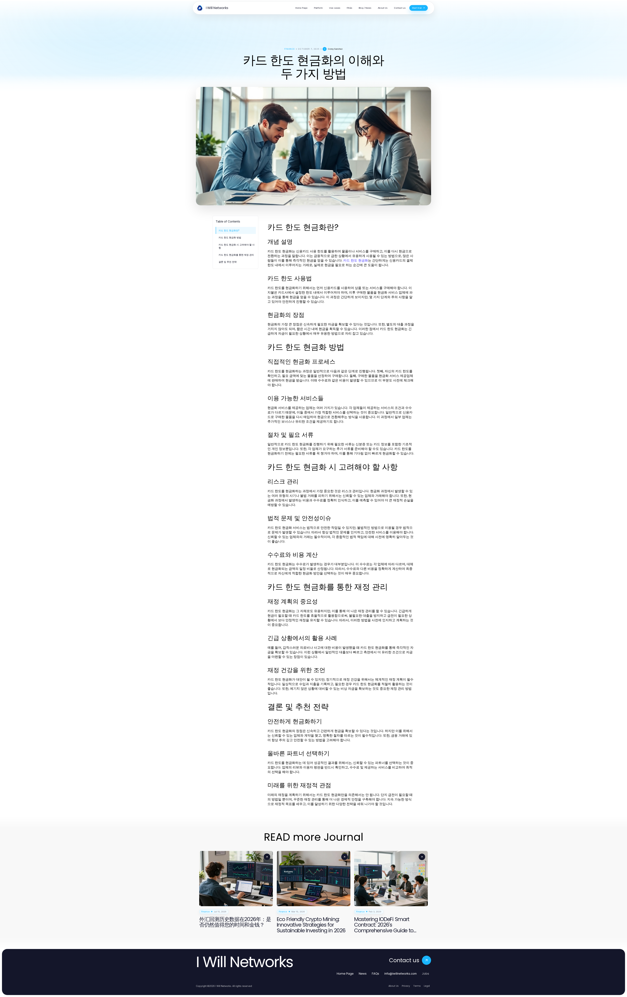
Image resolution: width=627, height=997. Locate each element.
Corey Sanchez (335, 49)
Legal (427, 986)
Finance (289, 49)
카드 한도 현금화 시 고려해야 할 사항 (237, 246)
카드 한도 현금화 (355, 260)
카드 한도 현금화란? (229, 230)
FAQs (375, 974)
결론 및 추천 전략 (228, 261)
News (363, 974)
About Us (393, 986)
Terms (417, 986)
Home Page (345, 974)
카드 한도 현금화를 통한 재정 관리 (236, 254)
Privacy (406, 986)
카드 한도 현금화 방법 (230, 237)
